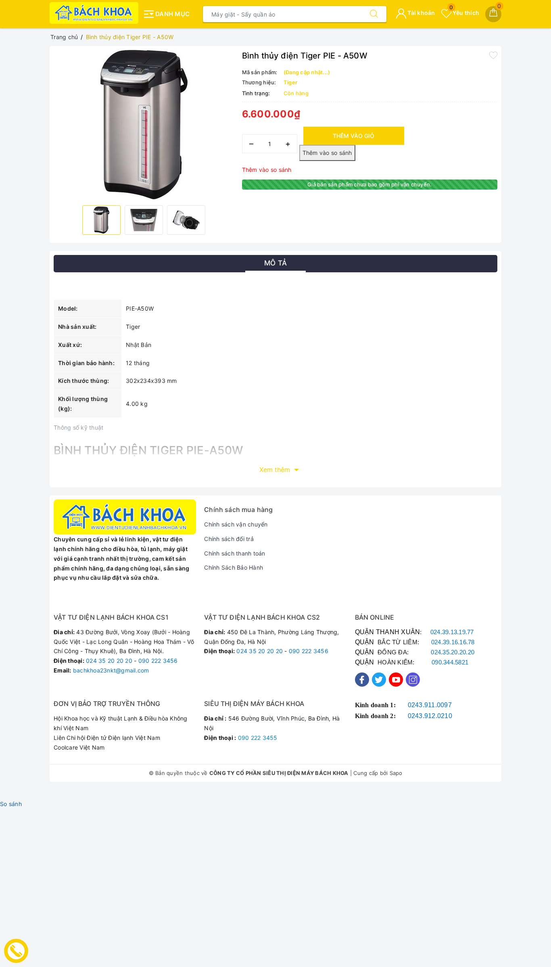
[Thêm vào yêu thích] (493, 55)
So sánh (11, 803)
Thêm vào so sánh (267, 169)
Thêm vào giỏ (353, 135)
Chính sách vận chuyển (235, 524)
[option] (144, 124)
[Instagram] (413, 680)
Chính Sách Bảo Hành (233, 567)
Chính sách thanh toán (234, 553)
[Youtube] (396, 680)
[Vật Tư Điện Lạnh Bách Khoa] (94, 13)
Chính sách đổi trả (229, 538)
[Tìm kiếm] (373, 14)
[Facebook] (362, 680)
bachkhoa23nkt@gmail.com (111, 670)
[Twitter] (379, 680)
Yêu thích (464, 12)
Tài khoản (420, 12)
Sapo (396, 773)
